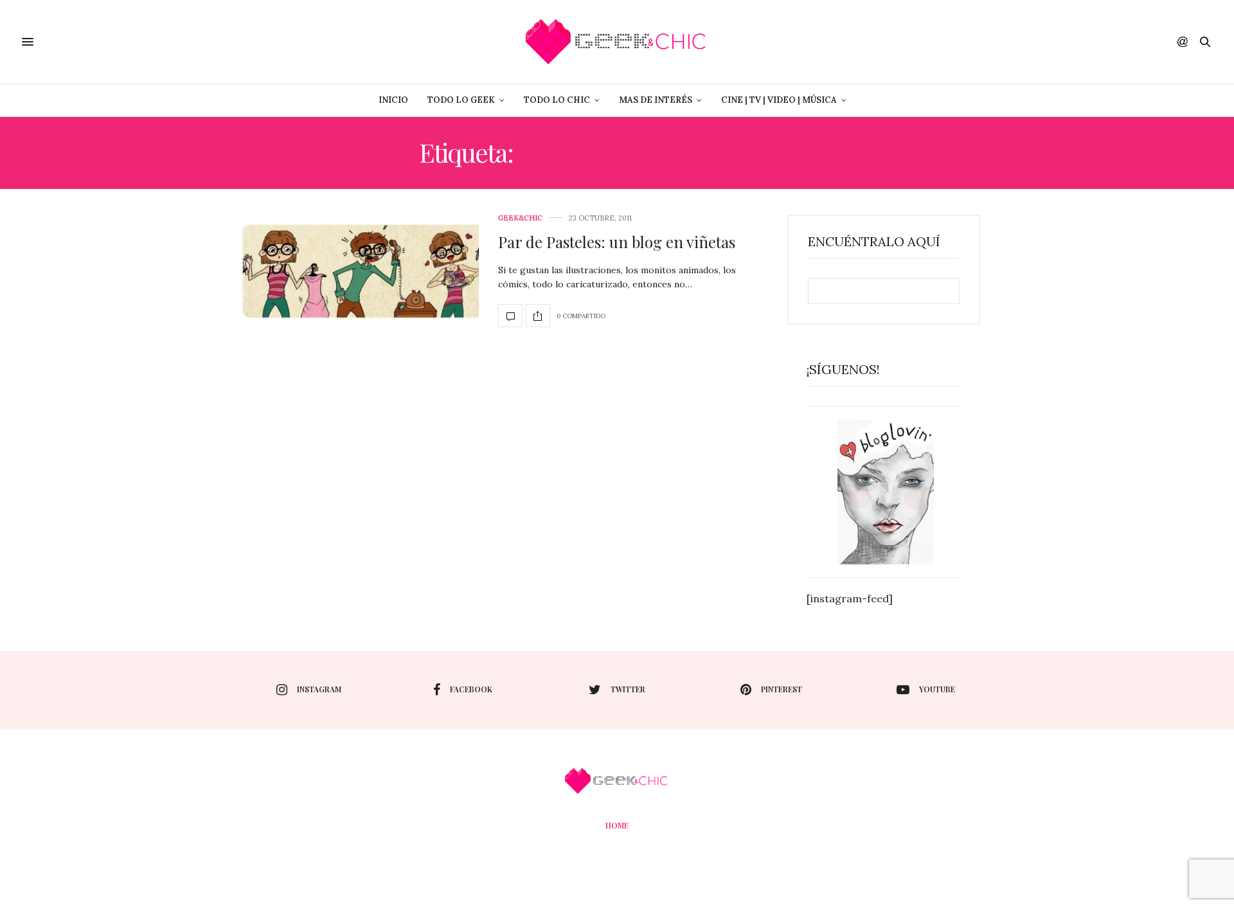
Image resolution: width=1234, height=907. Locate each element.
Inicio (393, 99)
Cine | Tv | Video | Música (779, 99)
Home (617, 825)
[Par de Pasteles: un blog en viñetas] (360, 271)
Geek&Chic (520, 218)
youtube (937, 689)
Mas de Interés (655, 99)
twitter (628, 689)
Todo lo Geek (461, 99)
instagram (319, 689)
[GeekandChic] (617, 41)
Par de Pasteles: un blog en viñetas (616, 241)
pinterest (781, 689)
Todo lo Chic (557, 99)
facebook (471, 689)
